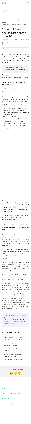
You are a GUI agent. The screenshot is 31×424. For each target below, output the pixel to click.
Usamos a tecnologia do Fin (10, 404)
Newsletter (5, 417)
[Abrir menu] (27, 3)
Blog (3, 414)
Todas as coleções (6, 21)
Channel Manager (18, 21)
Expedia (4, 23)
